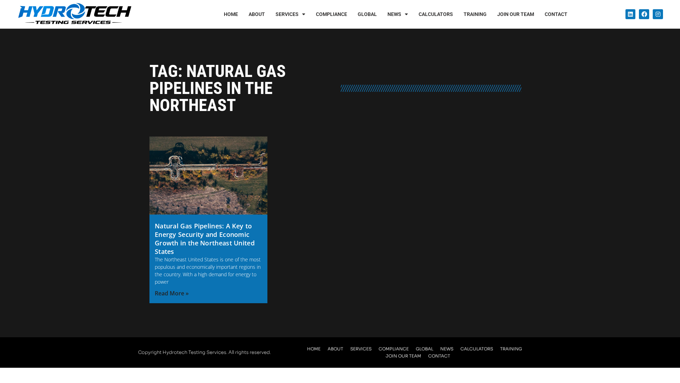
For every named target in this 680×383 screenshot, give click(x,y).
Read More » (172, 293)
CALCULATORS (436, 14)
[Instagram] (658, 14)
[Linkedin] (630, 14)
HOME (231, 14)
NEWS (394, 14)
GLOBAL (367, 14)
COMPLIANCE (331, 14)
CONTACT (556, 14)
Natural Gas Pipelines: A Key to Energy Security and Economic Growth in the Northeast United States (205, 239)
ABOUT (257, 14)
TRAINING (475, 14)
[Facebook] (644, 14)
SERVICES (287, 14)
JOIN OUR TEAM (515, 14)
